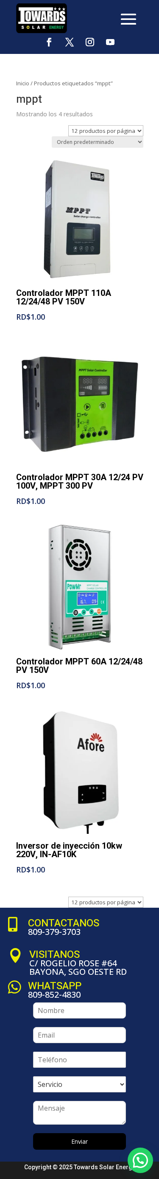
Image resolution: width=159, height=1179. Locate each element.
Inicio (22, 83)
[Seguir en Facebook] (49, 42)
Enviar (79, 1141)
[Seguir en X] (69, 42)
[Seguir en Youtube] (110, 42)
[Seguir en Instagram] (89, 42)
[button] (140, 1160)
